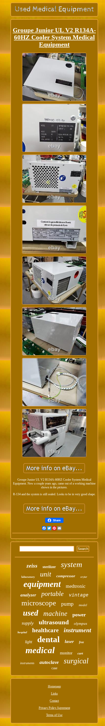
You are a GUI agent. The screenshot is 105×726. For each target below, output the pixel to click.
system (71, 564)
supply (28, 623)
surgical (76, 660)
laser (69, 641)
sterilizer (49, 567)
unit (45, 574)
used (30, 612)
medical (40, 650)
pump (67, 604)
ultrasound (54, 622)
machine (55, 613)
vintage (78, 595)
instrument (77, 630)
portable (52, 593)
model (83, 605)
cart (80, 653)
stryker (83, 576)
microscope (38, 603)
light (28, 642)
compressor (65, 576)
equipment (42, 584)
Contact (54, 700)
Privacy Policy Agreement (54, 708)
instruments (27, 663)
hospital (22, 632)
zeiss (32, 565)
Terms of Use (54, 715)
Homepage (54, 686)
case (54, 668)
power (79, 614)
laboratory (28, 576)
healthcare (45, 630)
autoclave (49, 662)
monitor (66, 653)
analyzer (28, 595)
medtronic (75, 586)
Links (54, 693)
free (81, 642)
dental (48, 639)
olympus (80, 623)
